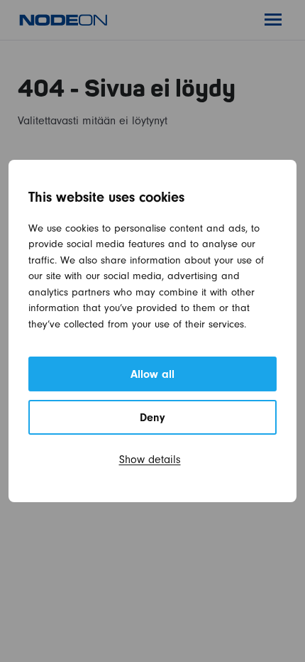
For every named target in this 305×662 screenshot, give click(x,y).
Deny (152, 419)
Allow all (152, 375)
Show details (150, 461)
